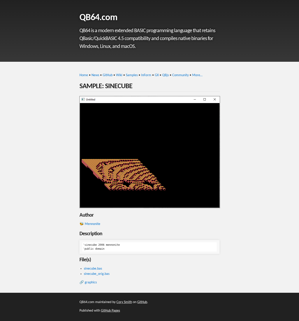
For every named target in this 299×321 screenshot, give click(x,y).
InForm (146, 75)
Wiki (119, 75)
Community (180, 75)
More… (197, 75)
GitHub (108, 75)
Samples (132, 75)
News (95, 75)
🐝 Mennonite (89, 224)
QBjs (165, 75)
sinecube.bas (93, 268)
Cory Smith (124, 302)
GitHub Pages (110, 310)
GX (157, 75)
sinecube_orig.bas (96, 274)
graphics (91, 282)
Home (83, 75)
